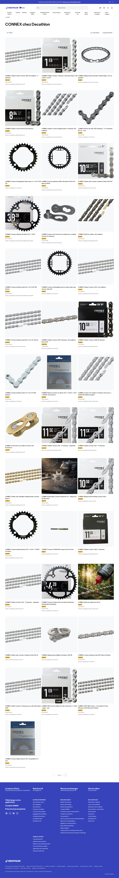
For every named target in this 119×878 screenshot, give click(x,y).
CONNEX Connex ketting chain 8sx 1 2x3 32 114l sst (21, 340)
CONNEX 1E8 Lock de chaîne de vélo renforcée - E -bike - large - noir (59, 707)
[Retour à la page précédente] (54, 775)
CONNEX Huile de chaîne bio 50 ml (89, 602)
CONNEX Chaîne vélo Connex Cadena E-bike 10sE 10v (95, 181)
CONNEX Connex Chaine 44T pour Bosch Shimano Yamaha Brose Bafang (58, 603)
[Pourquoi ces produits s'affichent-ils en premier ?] (91, 33)
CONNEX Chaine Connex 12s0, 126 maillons (92, 287)
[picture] (23, 55)
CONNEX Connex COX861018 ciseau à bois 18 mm (58, 549)
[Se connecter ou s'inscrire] (108, 8)
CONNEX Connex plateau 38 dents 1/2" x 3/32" (20, 234)
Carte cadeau (107, 13)
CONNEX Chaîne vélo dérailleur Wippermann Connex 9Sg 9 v (22, 497)
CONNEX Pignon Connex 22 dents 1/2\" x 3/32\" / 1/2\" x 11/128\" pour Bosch (59, 394)
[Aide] (104, 8)
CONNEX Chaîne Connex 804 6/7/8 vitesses (19, 128)
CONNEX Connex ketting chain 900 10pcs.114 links (94, 655)
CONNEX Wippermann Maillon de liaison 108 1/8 (57, 655)
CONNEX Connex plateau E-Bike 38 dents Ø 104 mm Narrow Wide (58, 182)
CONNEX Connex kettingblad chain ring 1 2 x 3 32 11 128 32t (23, 182)
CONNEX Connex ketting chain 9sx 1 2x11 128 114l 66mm (21, 288)
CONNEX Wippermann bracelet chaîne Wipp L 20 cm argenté (95, 76)
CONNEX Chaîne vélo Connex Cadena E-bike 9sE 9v (21, 655)
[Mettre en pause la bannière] (110, 2)
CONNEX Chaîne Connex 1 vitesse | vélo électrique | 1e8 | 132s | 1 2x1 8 (59, 76)
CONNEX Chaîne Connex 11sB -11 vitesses (91, 549)
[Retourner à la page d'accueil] (15, 8)
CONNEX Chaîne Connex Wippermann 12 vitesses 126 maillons (59, 129)
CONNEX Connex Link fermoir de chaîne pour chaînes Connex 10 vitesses (59, 235)
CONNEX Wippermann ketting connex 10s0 (92, 496)
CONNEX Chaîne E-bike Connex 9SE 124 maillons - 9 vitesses (22, 76)
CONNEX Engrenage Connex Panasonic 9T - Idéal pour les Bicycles (59, 497)
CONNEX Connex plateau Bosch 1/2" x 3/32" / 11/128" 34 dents (22, 550)
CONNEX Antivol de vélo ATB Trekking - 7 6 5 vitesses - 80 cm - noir (95, 129)
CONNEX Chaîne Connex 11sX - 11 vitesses (91, 445)
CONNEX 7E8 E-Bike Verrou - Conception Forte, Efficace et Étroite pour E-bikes (93, 707)
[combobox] (108, 33)
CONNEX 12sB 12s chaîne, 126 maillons (90, 234)
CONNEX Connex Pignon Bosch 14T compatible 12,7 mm (22, 760)
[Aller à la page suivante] (65, 775)
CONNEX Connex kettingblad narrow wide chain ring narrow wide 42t (59, 288)
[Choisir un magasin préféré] (100, 8)
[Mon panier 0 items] (112, 8)
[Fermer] (112, 2)
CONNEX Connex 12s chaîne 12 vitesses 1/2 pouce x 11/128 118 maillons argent (95, 394)
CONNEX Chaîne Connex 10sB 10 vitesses (91, 340)
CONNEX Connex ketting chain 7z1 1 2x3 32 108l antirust (20, 394)
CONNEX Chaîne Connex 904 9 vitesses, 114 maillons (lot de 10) (59, 341)
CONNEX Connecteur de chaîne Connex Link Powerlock (19, 446)
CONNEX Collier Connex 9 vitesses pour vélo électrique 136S (23, 707)
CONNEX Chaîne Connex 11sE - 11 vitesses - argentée (58, 445)
